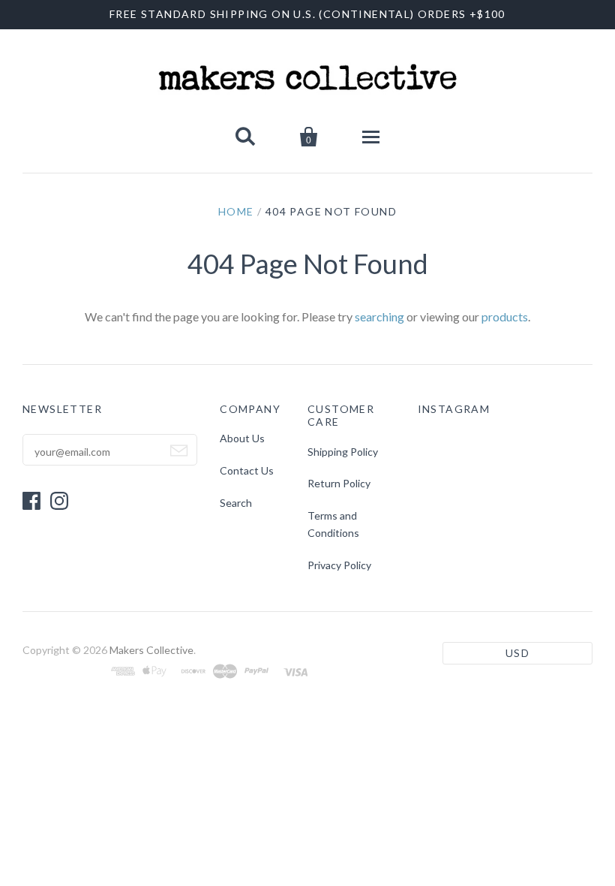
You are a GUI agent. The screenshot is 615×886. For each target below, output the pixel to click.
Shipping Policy (343, 451)
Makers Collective (152, 649)
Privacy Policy (339, 565)
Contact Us (247, 470)
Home (236, 211)
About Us (242, 438)
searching (379, 316)
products (505, 316)
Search (236, 502)
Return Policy (339, 483)
